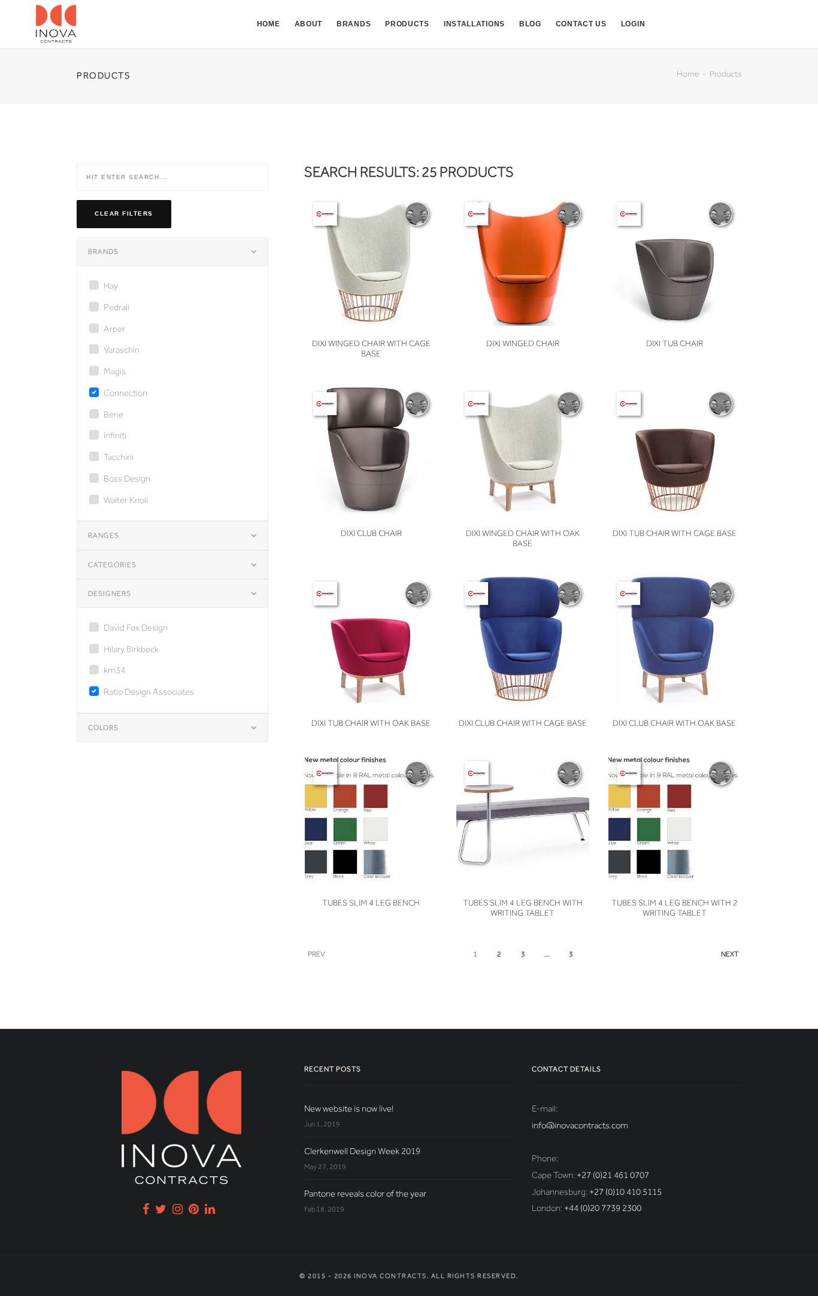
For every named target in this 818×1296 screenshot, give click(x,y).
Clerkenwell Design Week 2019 (362, 1151)
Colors (103, 727)
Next (729, 954)
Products (407, 24)
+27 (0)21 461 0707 (613, 1175)
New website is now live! (348, 1108)
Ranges (103, 535)
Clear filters (124, 213)
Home (268, 24)
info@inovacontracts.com (580, 1125)
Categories (112, 565)
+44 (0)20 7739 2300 (602, 1208)
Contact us (581, 24)
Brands (354, 24)
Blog (530, 24)
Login (633, 24)
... (547, 954)
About (309, 24)
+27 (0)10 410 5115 (625, 1192)
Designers (109, 593)
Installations (474, 24)
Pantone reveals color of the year (365, 1193)
